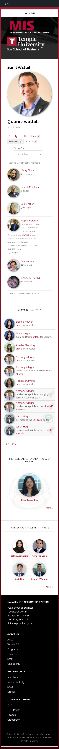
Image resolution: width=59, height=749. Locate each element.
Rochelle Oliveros (26, 380)
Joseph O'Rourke (39, 579)
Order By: (19, 148)
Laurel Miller (27, 204)
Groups (30, 141)
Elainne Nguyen (24, 321)
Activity (13, 136)
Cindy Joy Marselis (30, 277)
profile (19, 325)
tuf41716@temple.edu (30, 235)
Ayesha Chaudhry (25, 345)
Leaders (11, 714)
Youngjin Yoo (27, 261)
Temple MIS (29, 27)
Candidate (37, 420)
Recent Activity (16, 682)
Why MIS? (13, 644)
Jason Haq (22, 416)
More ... (49, 508)
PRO (10, 705)
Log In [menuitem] (6, 3)
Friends (15, 141)
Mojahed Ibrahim (29, 220)
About (10, 639)
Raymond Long (39, 556)
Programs (12, 649)
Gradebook (13, 719)
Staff (10, 659)
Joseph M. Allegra (30, 187)
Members (12, 677)
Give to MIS (13, 663)
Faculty (11, 654)
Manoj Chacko (28, 170)
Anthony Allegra (25, 357)
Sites (34, 136)
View (19, 249)
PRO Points (13, 710)
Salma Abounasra (19, 556)
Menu (32, 13)
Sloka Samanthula (29, 500)
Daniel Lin (19, 579)
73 (13, 444)
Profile (23, 136)
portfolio (35, 337)
